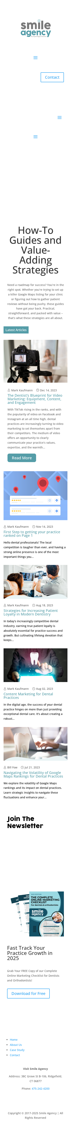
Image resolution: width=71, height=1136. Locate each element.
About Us (16, 1045)
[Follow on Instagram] (43, 1100)
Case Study (17, 1050)
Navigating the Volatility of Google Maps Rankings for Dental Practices (33, 774)
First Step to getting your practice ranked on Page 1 (32, 533)
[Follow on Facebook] (27, 1100)
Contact (52, 77)
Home (14, 1039)
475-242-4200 (41, 1088)
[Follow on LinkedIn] (35, 1100)
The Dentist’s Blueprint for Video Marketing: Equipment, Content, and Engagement (34, 399)
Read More (22, 458)
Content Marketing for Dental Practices (28, 696)
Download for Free (28, 993)
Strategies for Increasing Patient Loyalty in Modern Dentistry (31, 612)
